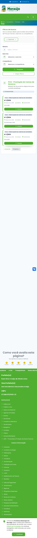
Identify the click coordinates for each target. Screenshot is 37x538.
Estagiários (7, 427)
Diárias (6, 456)
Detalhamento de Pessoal (11, 476)
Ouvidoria (7, 470)
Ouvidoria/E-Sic (25, 1)
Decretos (6, 479)
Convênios (7, 458)
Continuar (19, 534)
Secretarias (7, 418)
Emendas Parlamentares (11, 506)
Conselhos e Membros (10, 421)
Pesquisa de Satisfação (11, 503)
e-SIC (10, 370)
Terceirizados (7, 424)
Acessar (19, 109)
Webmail (6, 488)
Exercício (5, 54)
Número (5, 46)
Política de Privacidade (14, 526)
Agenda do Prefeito (9, 413)
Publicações (7, 453)
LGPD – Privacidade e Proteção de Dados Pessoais (18, 439)
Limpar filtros (19, 74)
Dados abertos (8, 500)
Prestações (17, 22)
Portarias (6, 467)
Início (3, 22)
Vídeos (6, 433)
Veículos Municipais (9, 436)
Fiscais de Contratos (10, 497)
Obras (5, 494)
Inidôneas (7, 511)
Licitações (7, 447)
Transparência (14, 1)
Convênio (6, 430)
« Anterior (7, 149)
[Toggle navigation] (33, 17)
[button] (6, 363)
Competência (7, 61)
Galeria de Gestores (9, 410)
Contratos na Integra (10, 450)
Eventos (6, 415)
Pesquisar (20, 69)
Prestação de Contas (10, 464)
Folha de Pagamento (10, 482)
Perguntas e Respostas (10, 491)
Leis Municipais (8, 461)
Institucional (7, 404)
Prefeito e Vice (8, 407)
